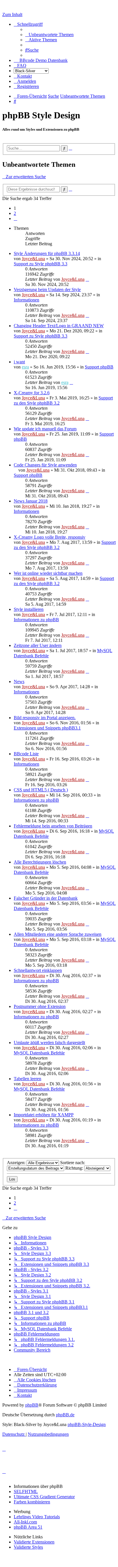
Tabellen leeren (27, 1078)
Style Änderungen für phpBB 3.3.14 (47, 253)
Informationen (26, 299)
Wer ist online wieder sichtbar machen (48, 573)
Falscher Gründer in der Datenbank (46, 898)
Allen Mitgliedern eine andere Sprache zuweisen (57, 934)
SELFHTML (26, 1491)
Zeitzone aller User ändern (38, 645)
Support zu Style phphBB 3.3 (40, 263)
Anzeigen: (17, 1162)
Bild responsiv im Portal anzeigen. (45, 717)
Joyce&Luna (33, 258)
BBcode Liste (26, 753)
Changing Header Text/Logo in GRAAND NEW (59, 325)
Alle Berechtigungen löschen (40, 862)
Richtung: (74, 1168)
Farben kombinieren (32, 1501)
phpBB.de (65, 1414)
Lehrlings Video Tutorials (37, 1516)
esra (25, 366)
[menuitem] (49, 34)
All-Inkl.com (25, 1521)
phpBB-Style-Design (87, 1424)
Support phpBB (99, 366)
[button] (15, 218)
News (19, 681)
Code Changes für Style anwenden (45, 464)
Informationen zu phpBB (36, 619)
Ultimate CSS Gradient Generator (44, 1496)
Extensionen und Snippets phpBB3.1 (47, 727)
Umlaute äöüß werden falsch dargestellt (49, 1042)
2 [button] (15, 213)
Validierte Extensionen (34, 1541)
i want (19, 361)
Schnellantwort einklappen (38, 970)
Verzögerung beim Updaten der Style (47, 289)
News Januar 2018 (31, 501)
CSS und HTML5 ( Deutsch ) (41, 789)
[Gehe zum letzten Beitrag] (87, 279)
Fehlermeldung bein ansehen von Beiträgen (53, 825)
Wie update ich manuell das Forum (45, 428)
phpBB (31, 1405)
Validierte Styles (28, 1547)
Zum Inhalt (12, 14)
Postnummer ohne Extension (40, 1006)
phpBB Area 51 (28, 1527)
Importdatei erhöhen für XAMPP (44, 1114)
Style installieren (29, 609)
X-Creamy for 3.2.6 (32, 392)
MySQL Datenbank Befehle (39, 1052)
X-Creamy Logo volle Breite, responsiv (49, 537)
